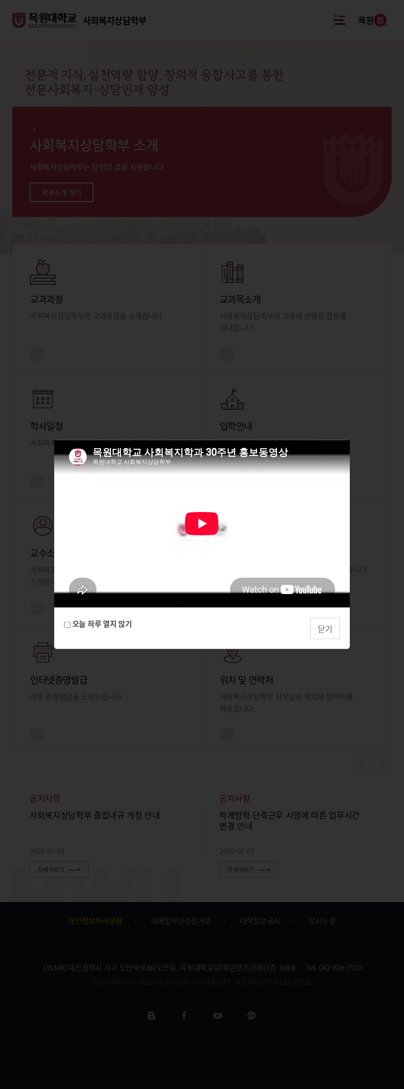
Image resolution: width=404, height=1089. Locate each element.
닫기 (325, 629)
